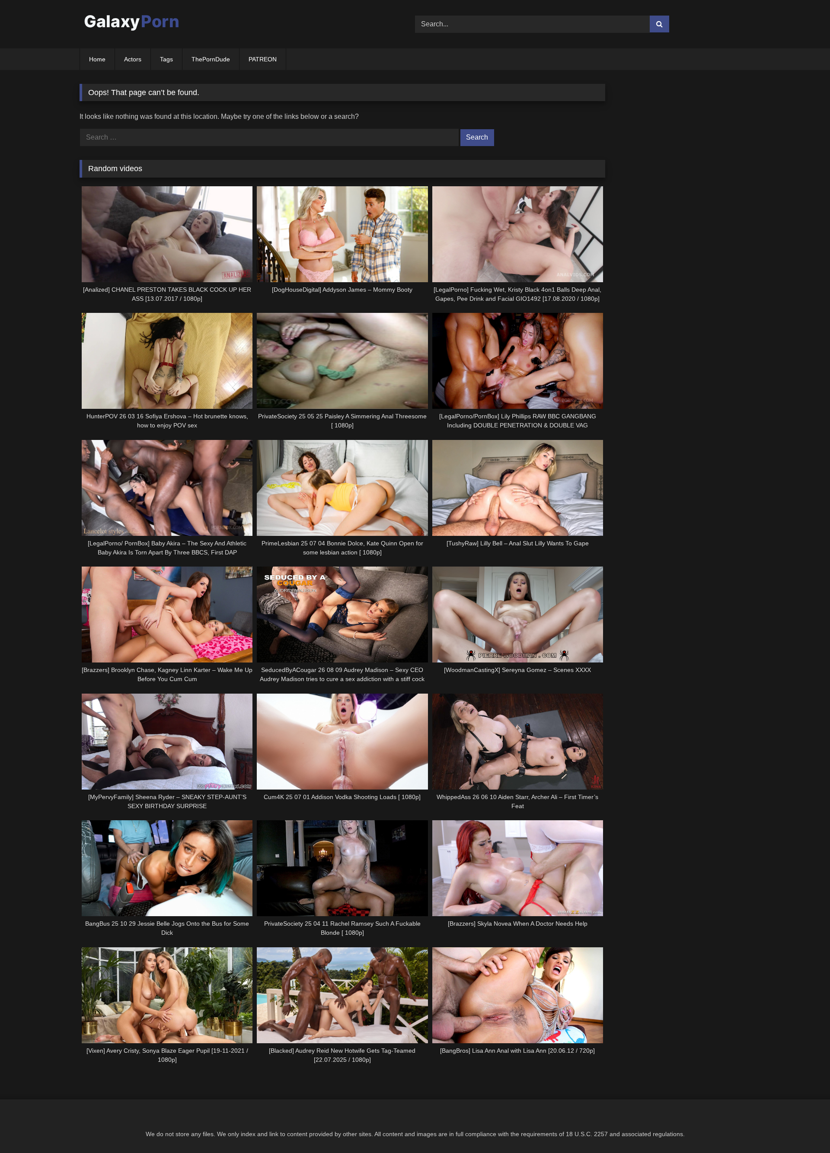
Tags (166, 59)
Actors (132, 59)
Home (97, 59)
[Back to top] (803, 1127)
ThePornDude (211, 59)
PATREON (263, 59)
